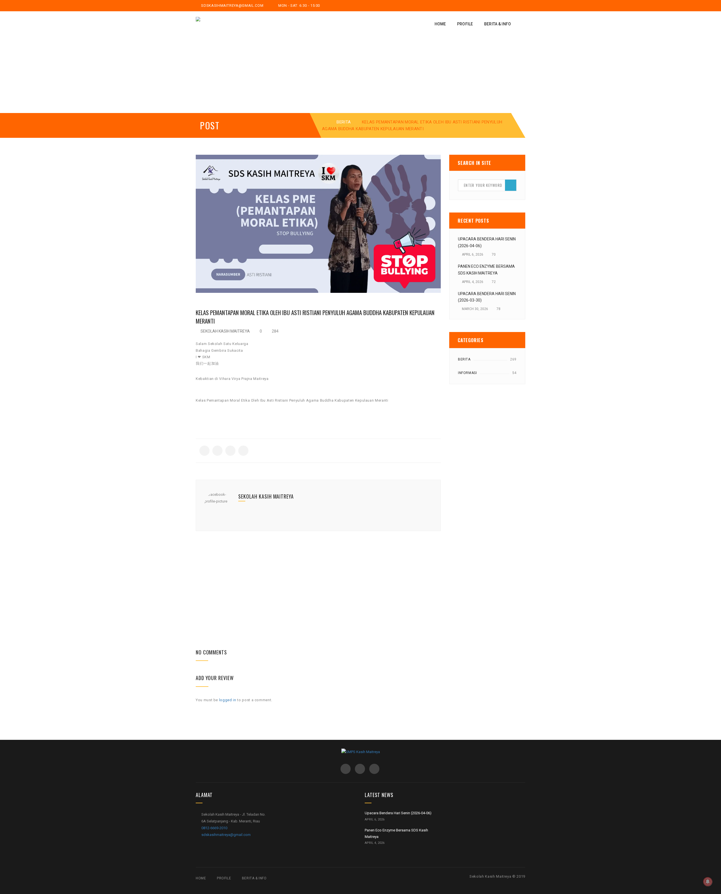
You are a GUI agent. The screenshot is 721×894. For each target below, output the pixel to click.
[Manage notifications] (707, 881)
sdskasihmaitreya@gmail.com (231, 5)
